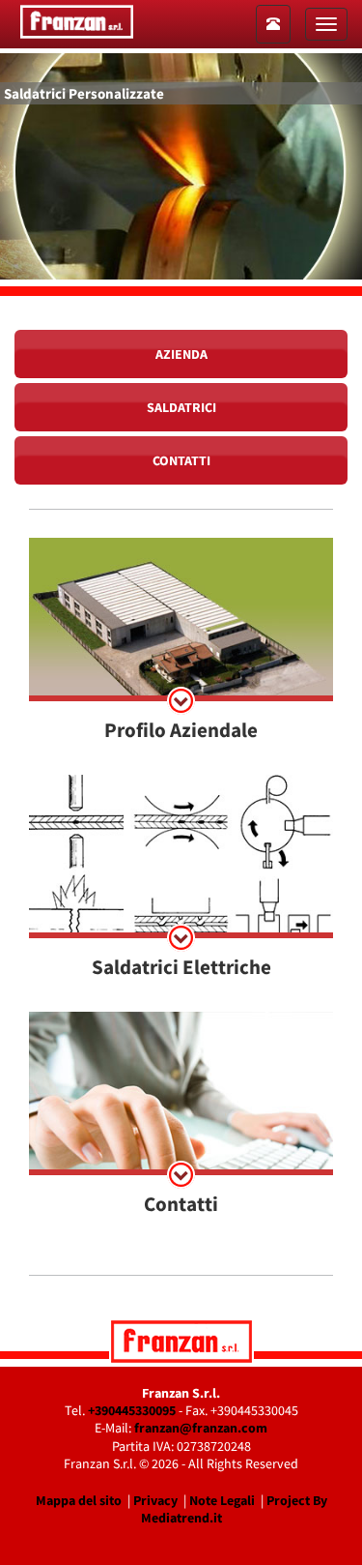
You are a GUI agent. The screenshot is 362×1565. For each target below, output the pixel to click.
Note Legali (222, 1500)
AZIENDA (181, 354)
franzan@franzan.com (200, 1427)
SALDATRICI (181, 407)
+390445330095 (132, 1410)
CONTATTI (181, 460)
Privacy (155, 1500)
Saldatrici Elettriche (181, 967)
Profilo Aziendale (181, 730)
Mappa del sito (79, 1500)
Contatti (181, 1204)
